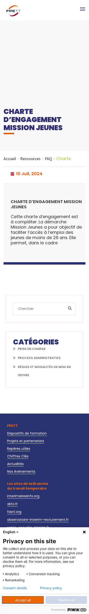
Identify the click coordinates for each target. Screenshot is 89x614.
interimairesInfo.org (23, 496)
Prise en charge (32, 349)
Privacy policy (51, 588)
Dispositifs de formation (27, 433)
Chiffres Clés (17, 456)
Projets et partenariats (25, 441)
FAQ (48, 158)
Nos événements (21, 471)
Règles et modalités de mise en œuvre (44, 371)
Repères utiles (18, 448)
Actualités (15, 463)
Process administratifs (39, 358)
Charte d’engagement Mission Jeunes (46, 204)
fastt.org (14, 511)
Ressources (30, 158)
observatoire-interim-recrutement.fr (38, 519)
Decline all (66, 600)
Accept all (23, 600)
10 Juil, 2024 (28, 173)
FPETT (12, 425)
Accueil (10, 158)
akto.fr (12, 503)
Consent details (15, 588)
